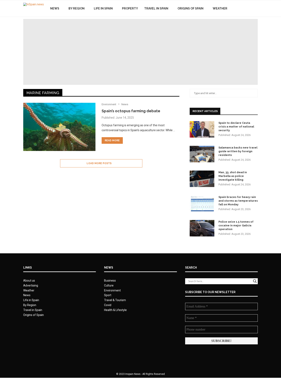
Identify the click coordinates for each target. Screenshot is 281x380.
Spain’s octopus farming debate (131, 111)
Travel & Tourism (115, 300)
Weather (220, 8)
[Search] (256, 8)
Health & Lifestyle (115, 310)
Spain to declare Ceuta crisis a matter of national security (236, 126)
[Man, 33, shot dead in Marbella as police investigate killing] (202, 179)
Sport (107, 295)
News (54, 8)
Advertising (30, 285)
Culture (109, 285)
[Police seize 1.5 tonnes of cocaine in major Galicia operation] (202, 228)
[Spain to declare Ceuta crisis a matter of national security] (202, 129)
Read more (112, 140)
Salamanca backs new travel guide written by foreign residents (237, 151)
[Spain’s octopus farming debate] (59, 127)
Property (130, 8)
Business (110, 280)
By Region (77, 8)
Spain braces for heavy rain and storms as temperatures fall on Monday (238, 200)
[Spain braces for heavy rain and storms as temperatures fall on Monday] (202, 203)
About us (29, 280)
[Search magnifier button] (255, 281)
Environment (112, 290)
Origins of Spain (190, 8)
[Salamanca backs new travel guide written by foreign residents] (202, 154)
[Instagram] (249, 8)
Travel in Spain (156, 8)
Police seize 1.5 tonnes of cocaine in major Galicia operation (235, 225)
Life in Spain (103, 8)
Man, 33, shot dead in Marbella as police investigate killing (232, 176)
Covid (107, 305)
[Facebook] (241, 8)
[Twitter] (245, 8)
